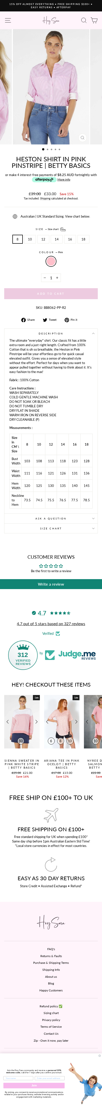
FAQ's (51, 949)
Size (47, 228)
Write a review (51, 584)
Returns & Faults (51, 956)
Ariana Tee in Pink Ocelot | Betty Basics (61, 764)
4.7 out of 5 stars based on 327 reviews (51, 623)
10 (30, 239)
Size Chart (51, 528)
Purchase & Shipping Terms (51, 963)
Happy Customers (51, 990)
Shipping (45, 198)
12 (43, 239)
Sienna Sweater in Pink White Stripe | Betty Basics (21, 764)
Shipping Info (51, 970)
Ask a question (51, 518)
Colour (51, 252)
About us (51, 976)
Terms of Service (51, 1026)
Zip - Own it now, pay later (51, 1040)
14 (57, 239)
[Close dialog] (99, 1055)
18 (83, 239)
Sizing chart (51, 1013)
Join (34, 1085)
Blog (51, 983)
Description (51, 333)
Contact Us (51, 1033)
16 (70, 239)
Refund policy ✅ (51, 1006)
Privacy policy (51, 1020)
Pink (51, 261)
